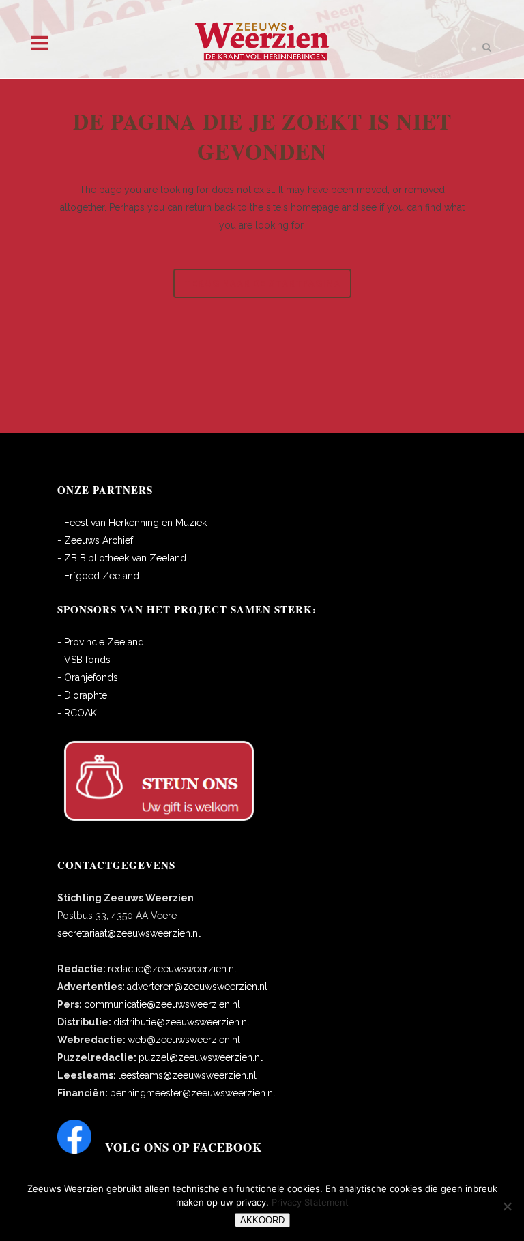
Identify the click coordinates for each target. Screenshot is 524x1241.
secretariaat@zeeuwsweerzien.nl (129, 933)
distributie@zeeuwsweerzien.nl (181, 1022)
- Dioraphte (82, 695)
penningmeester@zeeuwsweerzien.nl (193, 1092)
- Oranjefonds (87, 677)
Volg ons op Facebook (183, 1147)
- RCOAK (77, 712)
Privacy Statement (310, 1202)
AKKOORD (262, 1220)
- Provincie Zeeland (100, 642)
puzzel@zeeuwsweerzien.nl (201, 1057)
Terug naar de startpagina (262, 283)
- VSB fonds (84, 659)
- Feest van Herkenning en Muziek (132, 522)
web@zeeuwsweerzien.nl (184, 1039)
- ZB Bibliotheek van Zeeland (121, 558)
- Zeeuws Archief (95, 540)
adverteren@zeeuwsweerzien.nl (197, 986)
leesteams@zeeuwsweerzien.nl (187, 1075)
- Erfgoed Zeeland (98, 575)
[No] (507, 1206)
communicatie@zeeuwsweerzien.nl (162, 1004)
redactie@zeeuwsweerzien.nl (172, 968)
